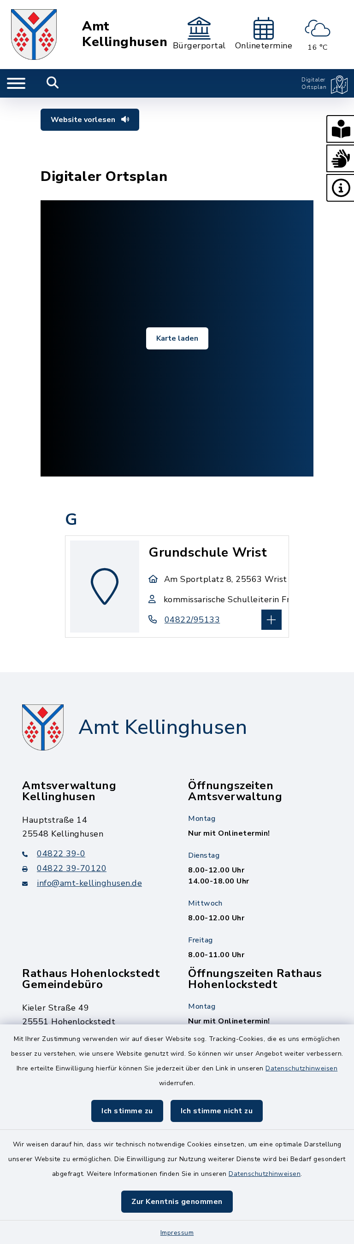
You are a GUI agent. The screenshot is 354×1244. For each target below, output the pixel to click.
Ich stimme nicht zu (217, 1111)
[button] (340, 129)
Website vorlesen (84, 120)
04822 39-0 (61, 853)
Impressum (177, 1232)
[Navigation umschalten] (16, 83)
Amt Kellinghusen (124, 34)
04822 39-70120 (71, 868)
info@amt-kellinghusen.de (89, 883)
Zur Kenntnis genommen (177, 1202)
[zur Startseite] (34, 34)
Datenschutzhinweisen (301, 1068)
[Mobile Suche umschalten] (53, 83)
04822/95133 (192, 619)
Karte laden (177, 338)
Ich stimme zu (127, 1111)
